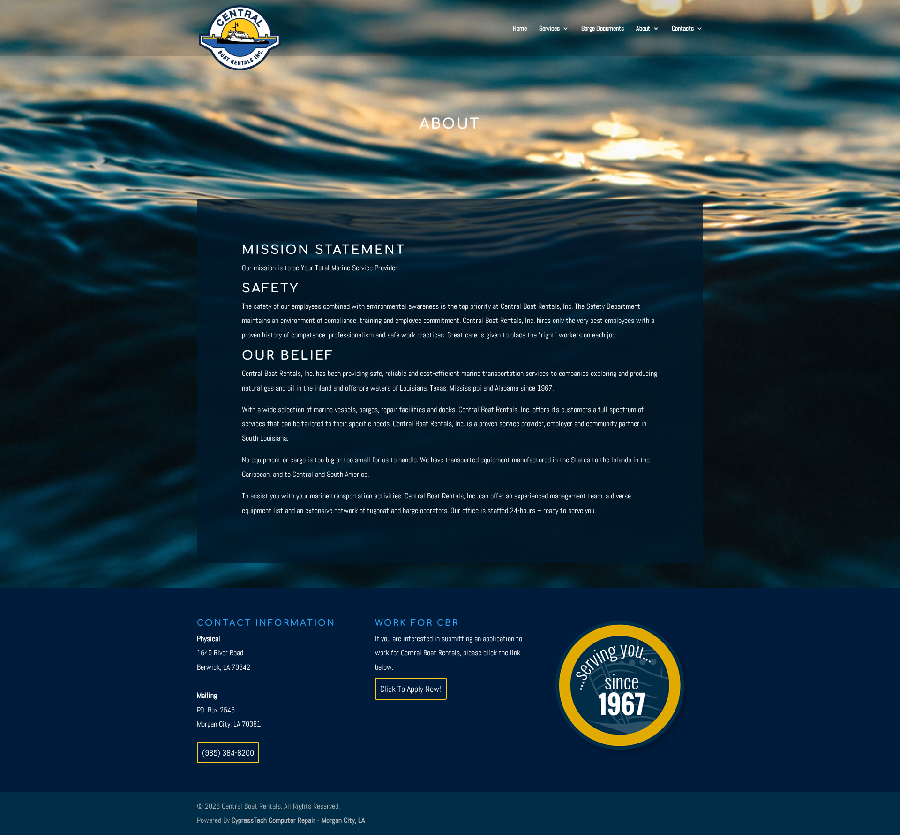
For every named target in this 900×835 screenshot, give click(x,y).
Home (520, 28)
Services (549, 28)
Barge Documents (602, 28)
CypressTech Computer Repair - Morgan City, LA (298, 820)
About (643, 28)
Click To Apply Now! (410, 688)
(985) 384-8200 (228, 752)
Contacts (683, 28)
